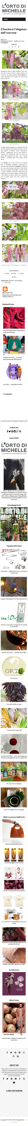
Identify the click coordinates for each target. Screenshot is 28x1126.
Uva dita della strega (14, 704)
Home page (14, 421)
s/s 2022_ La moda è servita (12, 384)
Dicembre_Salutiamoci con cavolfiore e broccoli (14, 572)
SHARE (7, 273)
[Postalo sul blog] (6, 282)
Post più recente (5, 421)
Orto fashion (18, 280)
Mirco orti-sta (7, 293)
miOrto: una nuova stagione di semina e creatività (14, 626)
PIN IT (14, 277)
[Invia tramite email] (5, 282)
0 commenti (4, 43)
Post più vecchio (22, 421)
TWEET (14, 273)
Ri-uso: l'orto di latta (14, 784)
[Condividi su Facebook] (9, 282)
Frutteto (4, 39)
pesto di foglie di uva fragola (14, 810)
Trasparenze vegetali (14, 730)
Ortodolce (14, 678)
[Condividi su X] (8, 282)
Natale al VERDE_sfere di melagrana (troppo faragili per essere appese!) (14, 757)
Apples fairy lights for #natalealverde (14, 599)
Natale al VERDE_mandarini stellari (14, 652)
